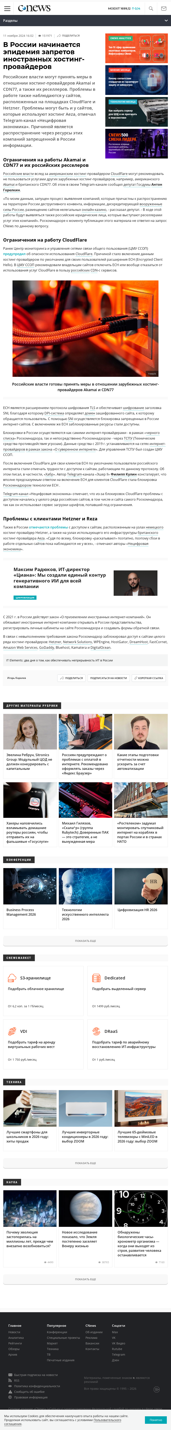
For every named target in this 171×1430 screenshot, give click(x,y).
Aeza (41, 538)
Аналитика (16, 1338)
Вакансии (92, 1343)
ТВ (48, 1354)
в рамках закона (39, 449)
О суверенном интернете (75, 449)
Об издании (94, 1332)
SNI (70, 418)
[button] (151, 8)
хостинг (80, 173)
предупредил (14, 254)
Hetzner (55, 642)
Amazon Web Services (20, 647)
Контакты (92, 1349)
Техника (53, 1349)
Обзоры (14, 1349)
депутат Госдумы (137, 184)
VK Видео (118, 1343)
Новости (14, 1332)
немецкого (154, 527)
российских (80, 270)
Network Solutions (77, 642)
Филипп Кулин (124, 474)
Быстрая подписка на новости (36, 1375)
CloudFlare (119, 173)
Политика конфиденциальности (37, 1386)
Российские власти (18, 173)
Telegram (74, 474)
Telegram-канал (15, 493)
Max (115, 1332)
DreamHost (139, 642)
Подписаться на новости (108, 678)
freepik (152, 373)
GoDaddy (46, 647)
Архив (12, 1354)
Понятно (156, 1420)
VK (114, 1338)
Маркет (52, 1343)
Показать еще (85, 941)
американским (61, 173)
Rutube (117, 1349)
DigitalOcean (101, 647)
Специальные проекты (63, 1338)
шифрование (133, 407)
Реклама (91, 1338)
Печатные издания (60, 1360)
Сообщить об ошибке (29, 1392)
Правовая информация (31, 1397)
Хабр (49, 474)
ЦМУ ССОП (25, 265)
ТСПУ (128, 438)
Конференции (57, 1332)
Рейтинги (15, 1343)
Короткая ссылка (150, 678)
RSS (16, 1380)
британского (148, 532)
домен (90, 413)
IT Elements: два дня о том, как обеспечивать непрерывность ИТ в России (59, 660)
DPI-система (54, 413)
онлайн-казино (94, 209)
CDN (94, 270)
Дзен (115, 1360)
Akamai (9, 184)
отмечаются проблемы (48, 527)
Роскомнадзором (17, 485)
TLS (92, 407)
